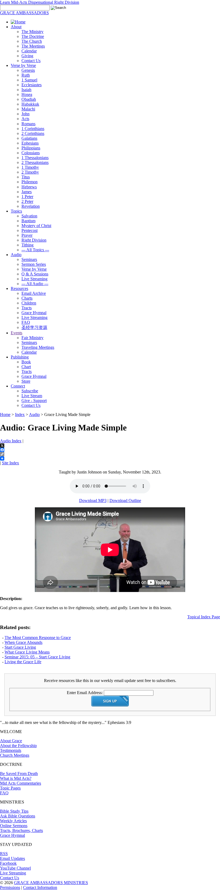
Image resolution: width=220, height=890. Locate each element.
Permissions (10, 887)
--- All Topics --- (35, 249)
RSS (4, 853)
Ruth (25, 75)
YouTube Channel (15, 868)
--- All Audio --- (34, 283)
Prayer (26, 235)
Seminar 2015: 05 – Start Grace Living (37, 657)
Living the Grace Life (23, 661)
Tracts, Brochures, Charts (21, 830)
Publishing (20, 357)
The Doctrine (32, 36)
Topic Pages (10, 788)
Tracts (26, 308)
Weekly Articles (13, 821)
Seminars (29, 259)
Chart (26, 366)
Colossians (30, 152)
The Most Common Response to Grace (38, 637)
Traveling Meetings (37, 347)
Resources (19, 288)
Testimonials (10, 750)
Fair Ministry (32, 337)
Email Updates (12, 858)
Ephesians (30, 143)
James (26, 191)
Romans (28, 123)
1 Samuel (29, 80)
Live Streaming (34, 279)
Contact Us (31, 60)
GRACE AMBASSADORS (24, 12)
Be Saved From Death (19, 773)
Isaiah (26, 89)
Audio (16, 254)
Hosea (26, 94)
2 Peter (27, 201)
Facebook (8, 863)
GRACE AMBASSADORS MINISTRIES (51, 882)
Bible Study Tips (14, 811)
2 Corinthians (32, 133)
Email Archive (33, 293)
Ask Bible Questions (17, 816)
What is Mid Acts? (15, 778)
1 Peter (27, 196)
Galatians (29, 138)
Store (25, 381)
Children (28, 303)
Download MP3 (93, 500)
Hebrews (29, 187)
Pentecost (29, 230)
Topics (16, 211)
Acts (25, 118)
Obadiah (28, 99)
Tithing (27, 245)
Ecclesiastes (31, 84)
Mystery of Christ (36, 225)
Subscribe (29, 391)
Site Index (10, 463)
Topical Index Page (203, 617)
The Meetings (33, 46)
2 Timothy (30, 172)
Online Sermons (13, 825)
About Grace (11, 740)
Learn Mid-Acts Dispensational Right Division (39, 2)
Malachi (28, 109)
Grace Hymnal (33, 312)
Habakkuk (30, 104)
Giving (27, 55)
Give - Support (34, 400)
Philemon (29, 182)
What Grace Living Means (27, 652)
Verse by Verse (23, 65)
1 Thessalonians (35, 157)
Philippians (30, 148)
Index (20, 414)
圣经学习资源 (34, 327)
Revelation (30, 206)
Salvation (29, 216)
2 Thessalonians (35, 162)
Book (26, 362)
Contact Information (40, 887)
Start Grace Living (20, 647)
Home (5, 414)
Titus (25, 177)
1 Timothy (30, 167)
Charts (26, 298)
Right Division (33, 240)
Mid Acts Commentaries (20, 783)
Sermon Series (33, 264)
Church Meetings (14, 755)
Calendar (29, 51)
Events (16, 333)
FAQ (25, 322)
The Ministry (32, 31)
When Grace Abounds (23, 642)
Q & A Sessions (34, 274)
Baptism (28, 220)
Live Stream (31, 395)
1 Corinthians (32, 128)
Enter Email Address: (85, 692)
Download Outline (125, 500)
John (25, 114)
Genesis (28, 70)
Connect (18, 386)
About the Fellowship (18, 745)
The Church (31, 41)
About (16, 26)
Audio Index (10, 441)
